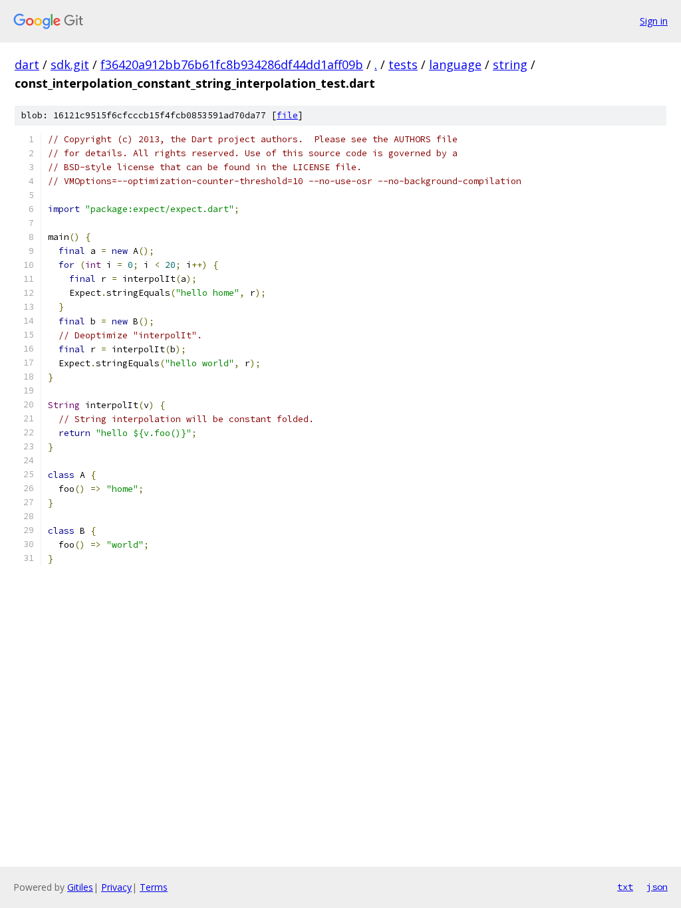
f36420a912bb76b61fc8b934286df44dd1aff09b (231, 64)
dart (27, 64)
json (657, 887)
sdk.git (70, 64)
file (287, 115)
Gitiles (80, 887)
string (510, 64)
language (455, 64)
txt (625, 887)
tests (403, 64)
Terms (154, 887)
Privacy (116, 887)
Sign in (654, 21)
